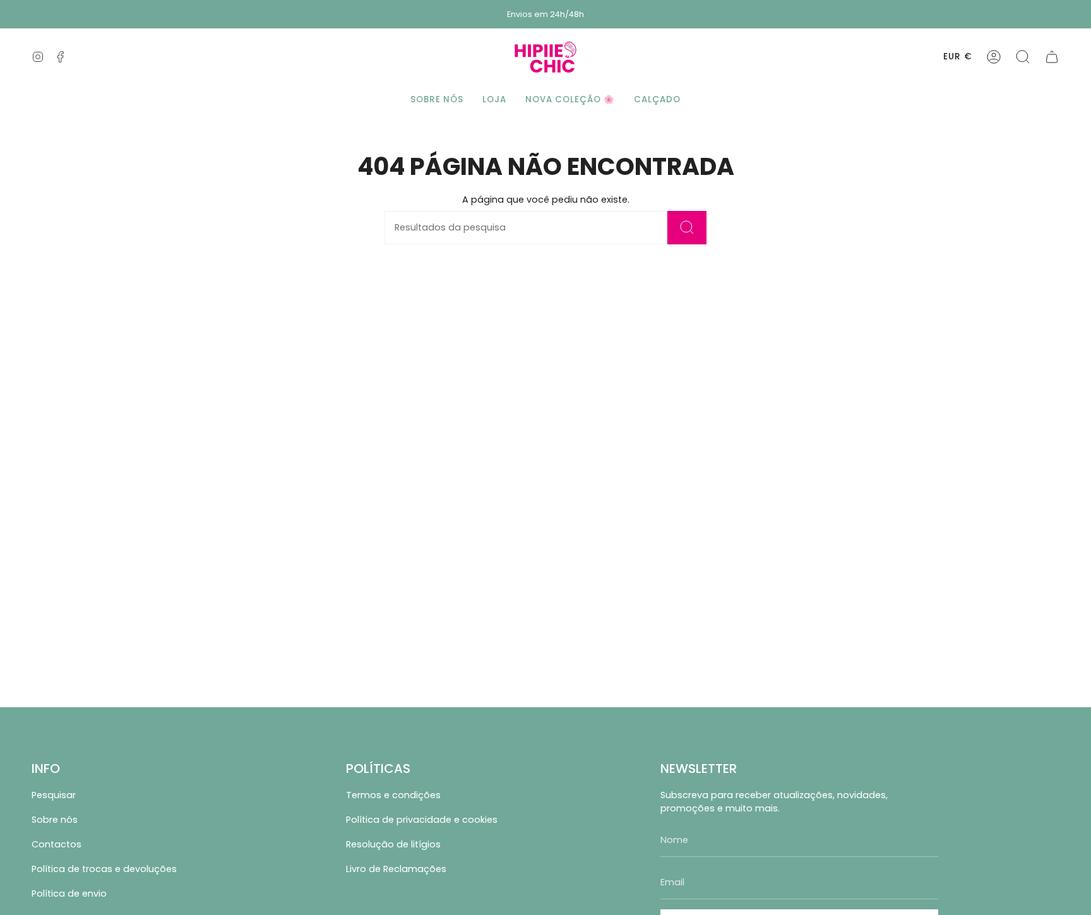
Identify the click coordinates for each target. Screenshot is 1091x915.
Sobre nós (55, 819)
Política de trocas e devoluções (104, 869)
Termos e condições (393, 795)
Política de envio (69, 893)
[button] (1022, 56)
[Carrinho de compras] (1051, 56)
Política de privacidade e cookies (422, 819)
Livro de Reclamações (396, 869)
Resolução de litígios (393, 844)
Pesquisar (54, 795)
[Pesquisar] (686, 227)
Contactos (56, 844)
